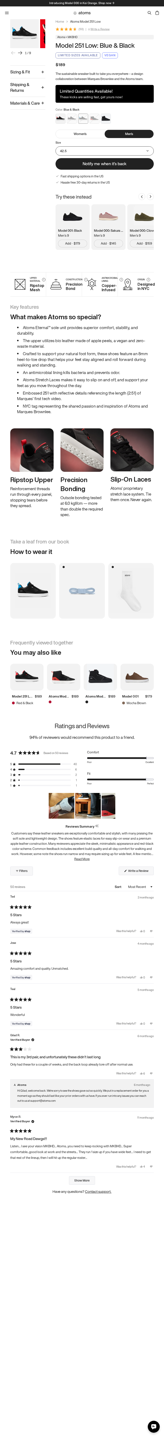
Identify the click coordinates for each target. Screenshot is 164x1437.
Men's (129, 133)
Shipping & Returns (19, 87)
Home (60, 21)
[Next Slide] (111, 806)
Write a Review (100, 29)
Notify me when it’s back (104, 164)
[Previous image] (13, 53)
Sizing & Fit (20, 72)
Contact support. (98, 1191)
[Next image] (20, 53)
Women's (80, 133)
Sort (118, 886)
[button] (43, 764)
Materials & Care (25, 103)
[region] (82, 806)
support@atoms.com (43, 1101)
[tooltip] (96, 826)
